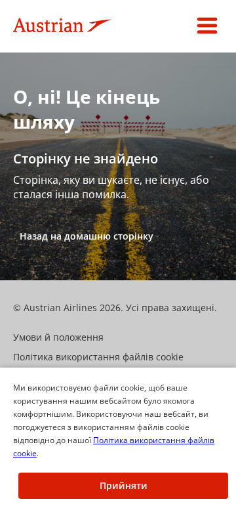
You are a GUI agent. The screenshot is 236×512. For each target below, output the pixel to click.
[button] (207, 26)
